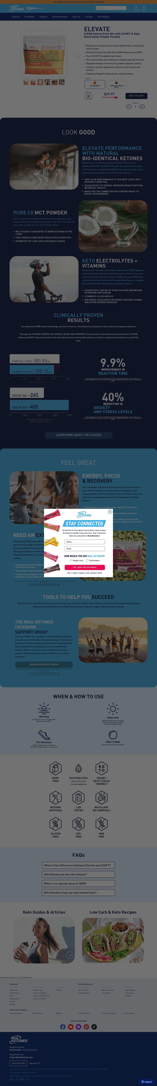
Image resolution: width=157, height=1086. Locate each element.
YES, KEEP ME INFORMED (85, 567)
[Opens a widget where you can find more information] (147, 1082)
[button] (85, 573)
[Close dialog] (110, 512)
